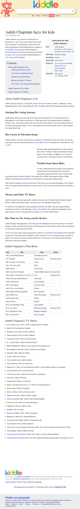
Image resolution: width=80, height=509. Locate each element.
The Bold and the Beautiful (54, 233)
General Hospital (60, 68)
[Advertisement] (40, 23)
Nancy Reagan (34, 212)
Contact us (35, 504)
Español (58, 16)
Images (38, 16)
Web (33, 16)
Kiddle (7, 504)
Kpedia (51, 16)
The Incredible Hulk (13, 360)
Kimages (44, 16)
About (21, 504)
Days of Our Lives (60, 66)
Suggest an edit (60, 487)
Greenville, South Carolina (63, 51)
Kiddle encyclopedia (23, 476)
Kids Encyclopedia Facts (12, 35)
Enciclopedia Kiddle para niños (51, 504)
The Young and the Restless (63, 63)
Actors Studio (47, 123)
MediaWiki (56, 502)
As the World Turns (11, 49)
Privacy (27, 504)
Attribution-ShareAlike (21, 479)
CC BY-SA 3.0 (26, 500)
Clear (69, 11)
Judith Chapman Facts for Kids (15, 482)
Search (73, 11)
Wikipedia (28, 502)
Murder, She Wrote (45, 207)
